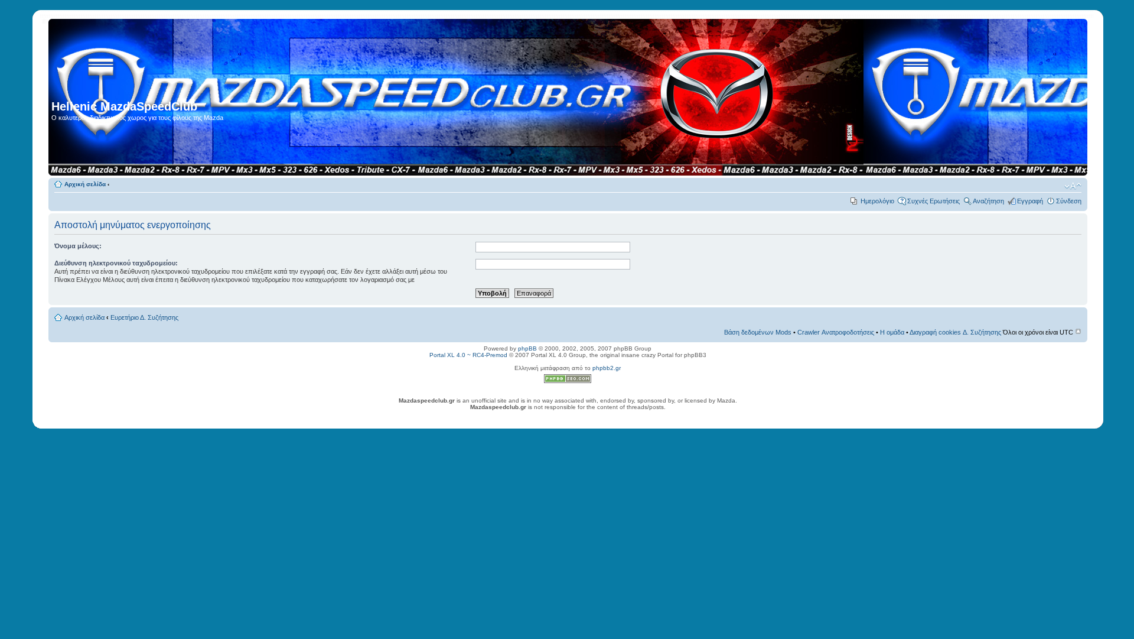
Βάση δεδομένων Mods (757, 332)
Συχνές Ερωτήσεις (933, 201)
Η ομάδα (892, 332)
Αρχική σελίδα (85, 184)
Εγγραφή (1030, 201)
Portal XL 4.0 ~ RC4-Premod (468, 355)
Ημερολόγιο (877, 201)
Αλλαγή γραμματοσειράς (1072, 186)
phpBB (527, 348)
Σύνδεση (1068, 201)
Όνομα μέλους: (78, 245)
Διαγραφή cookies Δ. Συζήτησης (955, 332)
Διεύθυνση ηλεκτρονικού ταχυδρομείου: (116, 263)
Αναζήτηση (988, 201)
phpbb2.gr (606, 368)
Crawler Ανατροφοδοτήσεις (835, 332)
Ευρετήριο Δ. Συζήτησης (144, 317)
